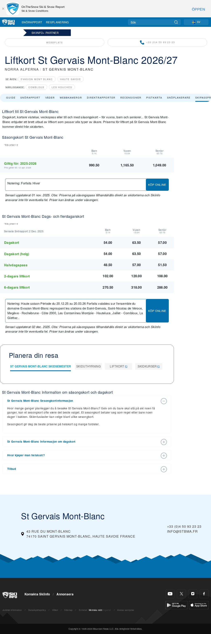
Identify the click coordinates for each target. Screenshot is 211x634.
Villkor (55, 609)
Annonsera (65, 594)
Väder (50, 97)
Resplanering (57, 22)
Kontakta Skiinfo (37, 594)
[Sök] (176, 22)
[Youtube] (170, 593)
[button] (82, 400)
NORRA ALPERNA (22, 69)
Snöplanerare (178, 97)
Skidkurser (147, 366)
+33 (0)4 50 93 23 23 (160, 42)
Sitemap (68, 609)
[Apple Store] (199, 604)
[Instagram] (192, 593)
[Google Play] (176, 604)
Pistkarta (154, 97)
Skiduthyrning (88, 366)
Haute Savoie (70, 79)
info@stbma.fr (182, 531)
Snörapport (32, 22)
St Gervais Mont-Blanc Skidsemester (40, 366)
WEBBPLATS (54, 42)
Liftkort (117, 366)
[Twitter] (181, 593)
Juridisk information (12, 609)
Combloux (36, 87)
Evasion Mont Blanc (37, 79)
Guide (10, 97)
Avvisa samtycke (125, 609)
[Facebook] (204, 593)
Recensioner (130, 97)
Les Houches (62, 87)
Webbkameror (71, 97)
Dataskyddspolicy (37, 609)
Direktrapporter (101, 97)
